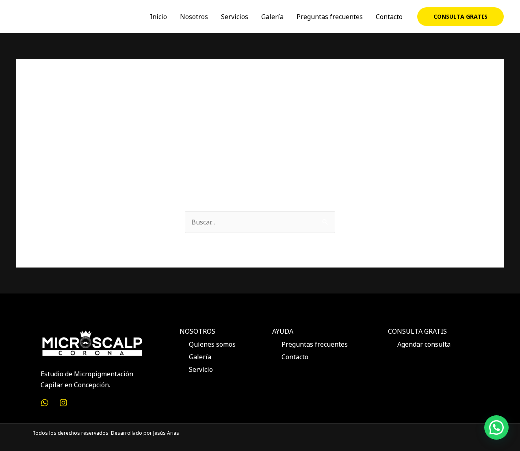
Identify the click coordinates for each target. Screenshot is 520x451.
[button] (460, 16)
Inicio (158, 16)
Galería (272, 16)
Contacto (389, 16)
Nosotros (194, 16)
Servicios (234, 16)
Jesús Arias (166, 432)
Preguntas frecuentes (330, 16)
